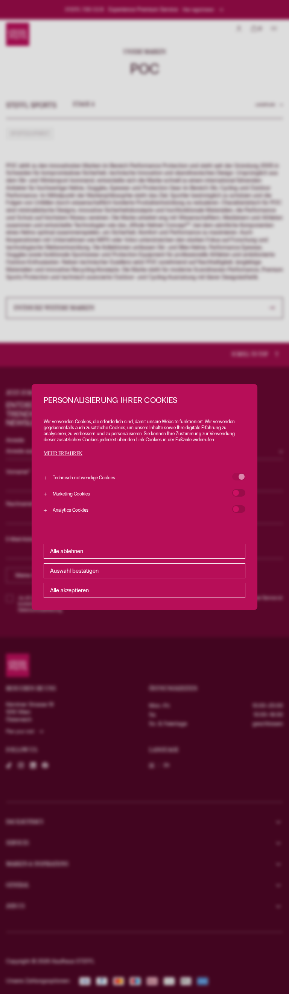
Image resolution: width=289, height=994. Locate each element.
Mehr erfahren (63, 453)
